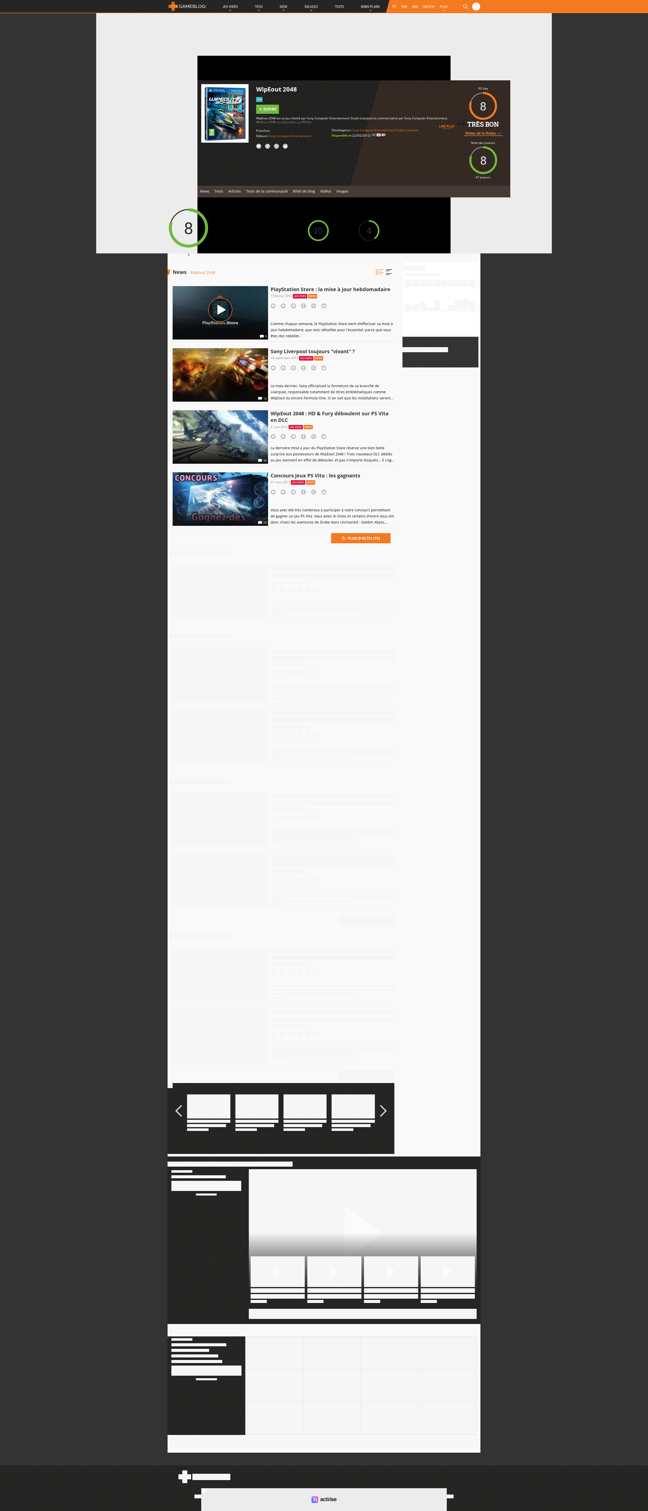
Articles (234, 191)
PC (394, 7)
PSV (259, 99)
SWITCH (429, 7)
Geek (283, 7)
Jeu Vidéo (230, 7)
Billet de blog (304, 191)
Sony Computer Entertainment (290, 136)
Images (342, 191)
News (204, 191)
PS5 (404, 7)
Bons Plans (370, 7)
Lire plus (446, 126)
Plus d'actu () (363, 538)
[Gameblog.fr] (188, 6)
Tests (339, 7)
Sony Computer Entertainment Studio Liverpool (385, 130)
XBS (415, 7)
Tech (259, 7)
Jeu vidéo (300, 296)
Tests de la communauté (267, 191)
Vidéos (325, 191)
